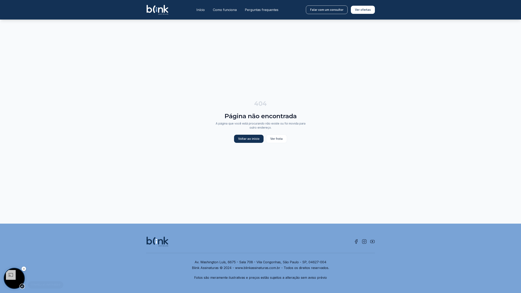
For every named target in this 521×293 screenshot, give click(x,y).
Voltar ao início (248, 138)
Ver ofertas (363, 9)
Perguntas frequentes (261, 10)
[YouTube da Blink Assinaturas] (372, 241)
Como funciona (225, 10)
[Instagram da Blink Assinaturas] (364, 241)
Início (200, 10)
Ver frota (276, 138)
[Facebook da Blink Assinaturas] (356, 241)
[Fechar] (24, 269)
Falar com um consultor (326, 9)
